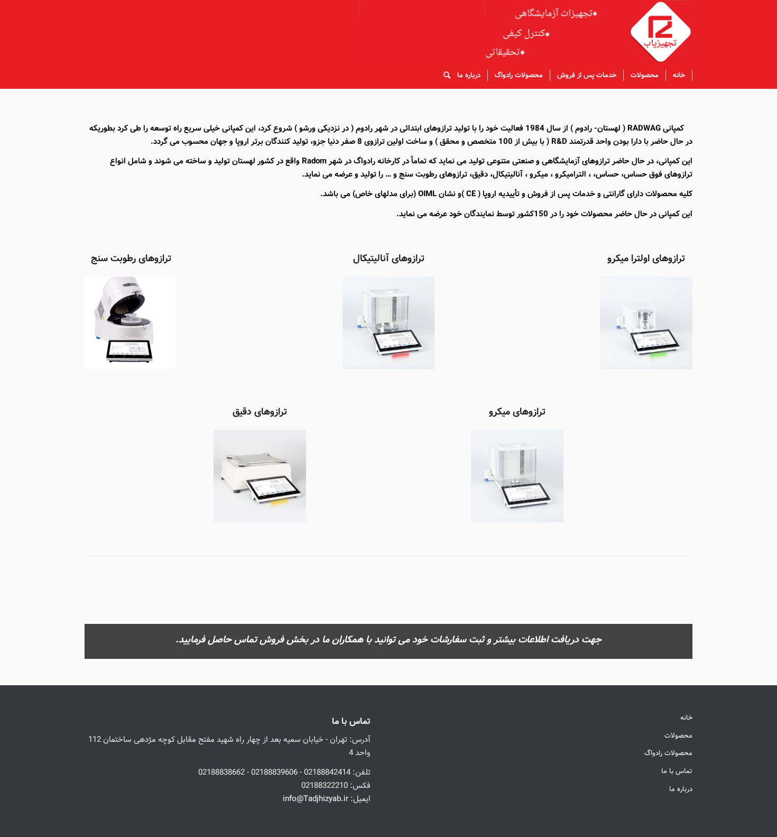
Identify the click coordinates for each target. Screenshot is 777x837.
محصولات (678, 735)
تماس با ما (676, 771)
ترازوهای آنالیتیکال (388, 258)
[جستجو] (443, 75)
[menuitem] (679, 75)
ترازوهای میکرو (517, 411)
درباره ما (680, 789)
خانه (686, 717)
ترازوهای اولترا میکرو (646, 258)
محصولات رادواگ (668, 753)
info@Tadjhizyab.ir (315, 799)
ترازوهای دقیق (260, 411)
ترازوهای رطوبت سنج (131, 258)
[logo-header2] (525, 31)
